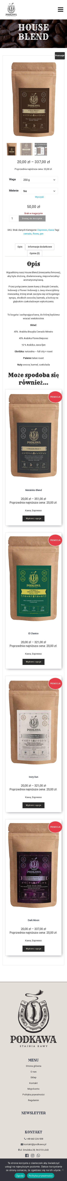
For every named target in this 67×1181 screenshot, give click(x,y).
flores (36, 233)
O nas (33, 1071)
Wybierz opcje (33, 518)
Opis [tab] (20, 246)
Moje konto (33, 1088)
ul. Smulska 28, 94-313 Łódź (34, 1150)
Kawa (51, 230)
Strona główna (33, 1066)
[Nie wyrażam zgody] (62, 1170)
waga (12, 179)
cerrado (28, 233)
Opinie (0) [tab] (35, 253)
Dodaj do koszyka (32, 218)
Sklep (33, 1077)
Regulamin (33, 1100)
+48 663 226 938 (34, 1138)
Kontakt (33, 1083)
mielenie (14, 190)
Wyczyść (39, 197)
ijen (41, 233)
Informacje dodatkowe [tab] (40, 246)
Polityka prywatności (33, 1094)
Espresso (42, 230)
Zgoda (19, 1175)
